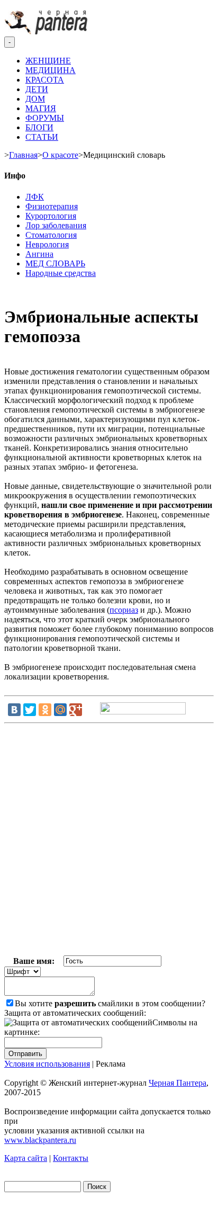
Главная (23, 154)
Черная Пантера (177, 1082)
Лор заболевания (55, 225)
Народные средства (60, 273)
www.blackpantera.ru (40, 1140)
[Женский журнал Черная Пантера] (47, 31)
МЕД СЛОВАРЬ (55, 263)
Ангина (39, 253)
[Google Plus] (75, 709)
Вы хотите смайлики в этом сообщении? (110, 1003)
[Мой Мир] (60, 709)
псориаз (124, 609)
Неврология (47, 244)
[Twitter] (29, 709)
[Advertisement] (109, 841)
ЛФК (34, 196)
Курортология (50, 215)
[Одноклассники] (45, 709)
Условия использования (47, 1063)
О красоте (60, 154)
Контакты (70, 1158)
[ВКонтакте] (14, 709)
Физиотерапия (51, 206)
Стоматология (51, 234)
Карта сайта (25, 1158)
